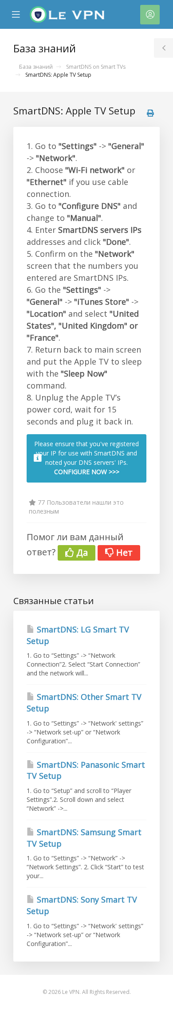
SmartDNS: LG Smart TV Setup (78, 635)
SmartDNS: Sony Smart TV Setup (82, 905)
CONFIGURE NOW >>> (86, 471)
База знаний (36, 67)
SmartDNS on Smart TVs (96, 67)
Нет (123, 552)
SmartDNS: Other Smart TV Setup (84, 702)
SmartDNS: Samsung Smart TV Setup (84, 838)
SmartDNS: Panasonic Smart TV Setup (86, 770)
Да (81, 552)
